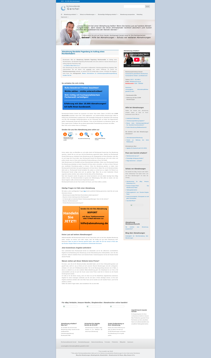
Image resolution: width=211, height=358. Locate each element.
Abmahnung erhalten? (70, 14)
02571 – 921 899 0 (135, 79)
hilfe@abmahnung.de (135, 81)
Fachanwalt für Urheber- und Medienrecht (136, 75)
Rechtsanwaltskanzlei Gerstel (68, 342)
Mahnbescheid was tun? (132, 156)
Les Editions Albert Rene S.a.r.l (72, 65)
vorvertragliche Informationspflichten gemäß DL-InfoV (75, 346)
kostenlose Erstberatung (132, 118)
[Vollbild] (148, 65)
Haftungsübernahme (131, 190)
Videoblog (139, 14)
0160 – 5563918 (138, 83)
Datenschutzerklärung (97, 342)
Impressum (64, 17)
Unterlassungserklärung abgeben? (135, 120)
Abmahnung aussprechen (127, 14)
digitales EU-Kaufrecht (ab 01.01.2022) (136, 148)
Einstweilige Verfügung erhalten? (107, 14)
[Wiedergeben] (126, 65)
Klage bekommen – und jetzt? (134, 160)
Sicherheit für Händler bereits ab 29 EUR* (92, 324)
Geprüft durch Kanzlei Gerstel (139, 310)
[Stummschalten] (145, 65)
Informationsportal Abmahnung (134, 137)
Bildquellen (123, 342)
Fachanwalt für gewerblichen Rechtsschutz (136, 73)
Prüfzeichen (115, 342)
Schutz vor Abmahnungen (87, 14)
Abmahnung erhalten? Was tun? (69, 324)
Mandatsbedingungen (84, 342)
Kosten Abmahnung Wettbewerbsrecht (136, 127)
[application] (137, 59)
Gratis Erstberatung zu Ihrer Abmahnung (116, 324)
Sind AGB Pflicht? (131, 200)
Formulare (107, 342)
